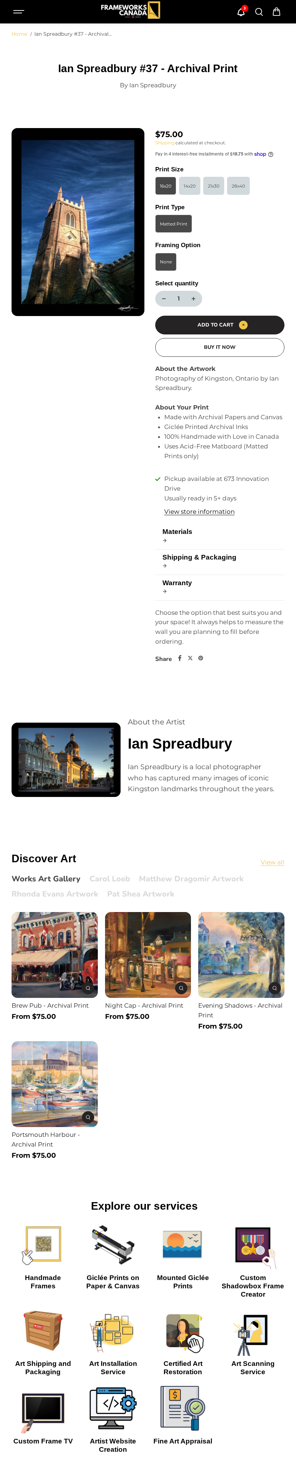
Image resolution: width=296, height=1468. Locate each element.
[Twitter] (190, 658)
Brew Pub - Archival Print (50, 1005)
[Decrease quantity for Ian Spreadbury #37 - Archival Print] (164, 299)
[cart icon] (276, 12)
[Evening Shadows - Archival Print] (241, 955)
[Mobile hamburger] (19, 12)
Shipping (164, 142)
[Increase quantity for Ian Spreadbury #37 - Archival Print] (193, 299)
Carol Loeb (110, 879)
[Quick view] (88, 988)
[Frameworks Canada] (130, 12)
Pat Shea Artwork (140, 894)
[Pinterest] (200, 658)
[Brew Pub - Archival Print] (54, 955)
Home (19, 34)
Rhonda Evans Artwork (55, 894)
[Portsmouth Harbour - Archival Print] (54, 1084)
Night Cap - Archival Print (144, 1005)
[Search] (259, 12)
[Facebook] (179, 658)
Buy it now (220, 347)
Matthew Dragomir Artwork (191, 879)
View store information (199, 511)
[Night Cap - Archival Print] (148, 955)
